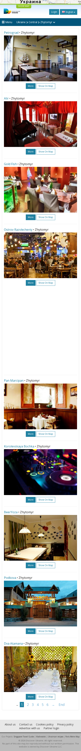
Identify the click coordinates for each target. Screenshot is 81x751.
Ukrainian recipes (55, 736)
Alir (6, 98)
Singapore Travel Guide (24, 736)
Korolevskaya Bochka (19, 446)
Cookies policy (44, 724)
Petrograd (11, 33)
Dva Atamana (13, 643)
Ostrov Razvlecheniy (18, 230)
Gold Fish (10, 164)
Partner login (51, 728)
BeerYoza (11, 512)
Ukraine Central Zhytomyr (34, 22)
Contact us (25, 724)
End (62, 704)
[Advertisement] (40, 330)
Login (54, 11)
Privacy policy (65, 724)
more (31, 86)
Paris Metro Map (72, 736)
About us (10, 724)
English (69, 12)
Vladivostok (41, 736)
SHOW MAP (23, 6)
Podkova (10, 578)
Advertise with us (29, 728)
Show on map (45, 86)
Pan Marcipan (14, 380)
